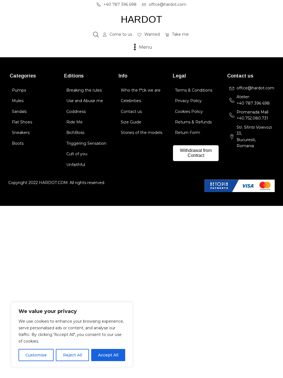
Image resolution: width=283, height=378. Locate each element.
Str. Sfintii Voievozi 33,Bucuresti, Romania (254, 136)
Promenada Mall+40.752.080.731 (252, 115)
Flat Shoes (22, 122)
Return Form (187, 132)
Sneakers (21, 132)
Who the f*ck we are (141, 90)
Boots (17, 143)
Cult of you (76, 153)
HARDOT (141, 19)
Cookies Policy (189, 111)
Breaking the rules (84, 90)
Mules (17, 100)
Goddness (76, 111)
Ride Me (74, 122)
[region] (72, 334)
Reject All (72, 355)
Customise (36, 355)
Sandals (19, 111)
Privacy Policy (188, 100)
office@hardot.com (255, 88)
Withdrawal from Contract (196, 153)
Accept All (108, 355)
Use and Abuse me (84, 100)
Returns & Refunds (193, 122)
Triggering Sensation (86, 143)
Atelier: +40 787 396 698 (254, 99)
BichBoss (75, 132)
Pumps (19, 90)
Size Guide (131, 122)
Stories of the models (141, 132)
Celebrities (131, 100)
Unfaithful (75, 164)
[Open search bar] (96, 34)
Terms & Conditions (193, 90)
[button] (116, 4)
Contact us (131, 111)
